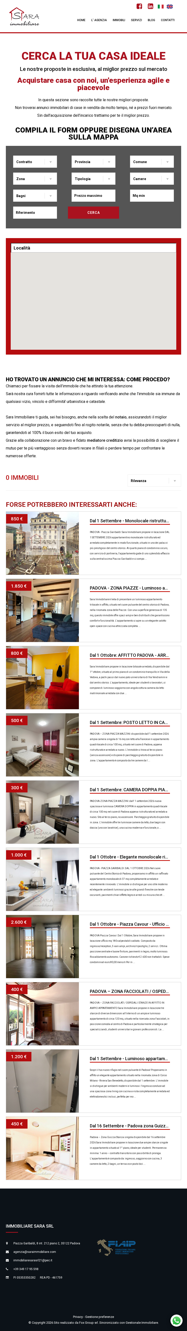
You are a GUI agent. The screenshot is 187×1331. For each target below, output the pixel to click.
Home (81, 20)
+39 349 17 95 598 (25, 1269)
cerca (93, 213)
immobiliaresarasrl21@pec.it (32, 1260)
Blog (151, 20)
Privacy (78, 1317)
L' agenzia (99, 20)
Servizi (136, 20)
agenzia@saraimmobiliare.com (34, 1252)
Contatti (168, 20)
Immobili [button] (119, 20)
